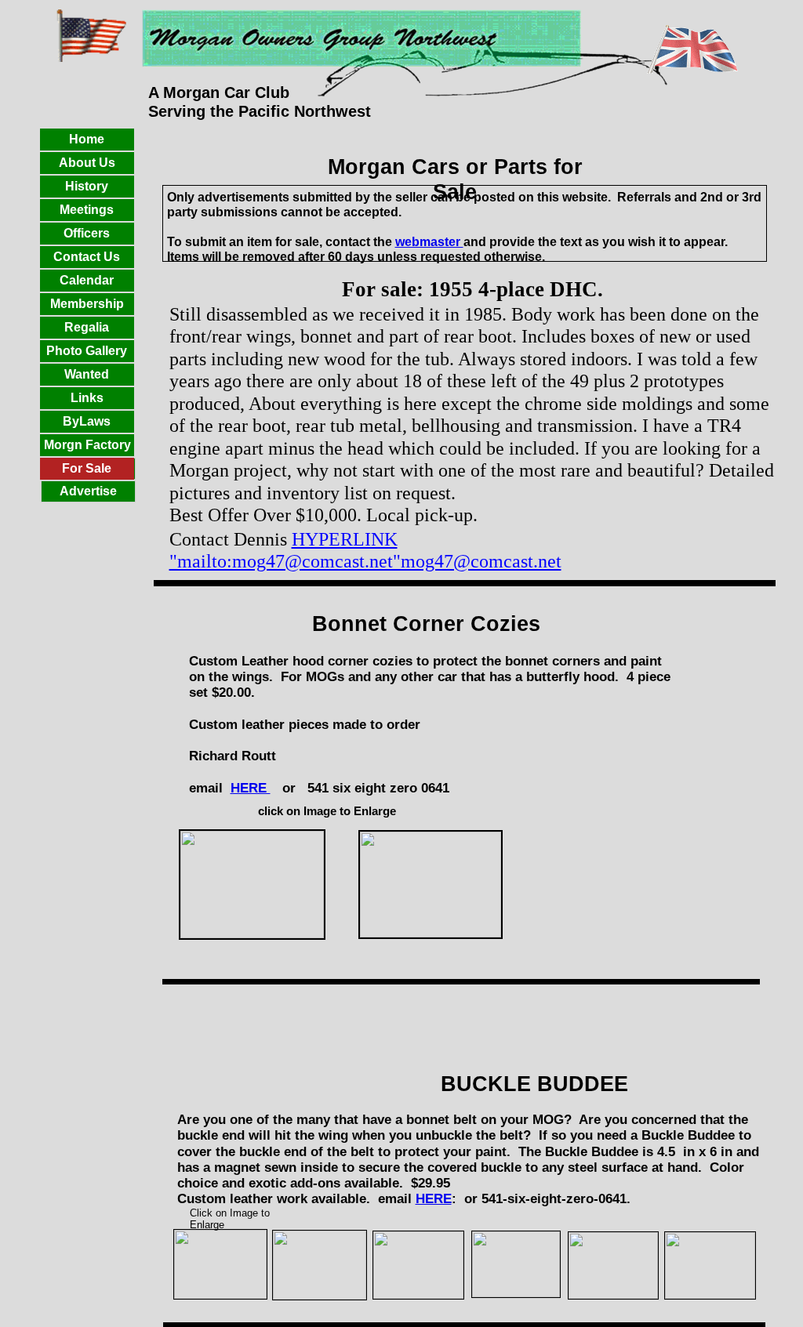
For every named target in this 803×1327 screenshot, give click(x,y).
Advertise (88, 491)
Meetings (87, 209)
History (86, 186)
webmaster (429, 241)
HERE (434, 1198)
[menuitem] (88, 491)
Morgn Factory (87, 444)
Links (87, 397)
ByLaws (87, 421)
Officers (87, 233)
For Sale (86, 468)
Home (86, 139)
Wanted (86, 374)
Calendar (87, 280)
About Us (87, 162)
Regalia (86, 327)
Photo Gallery (86, 350)
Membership (87, 303)
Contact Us (86, 256)
